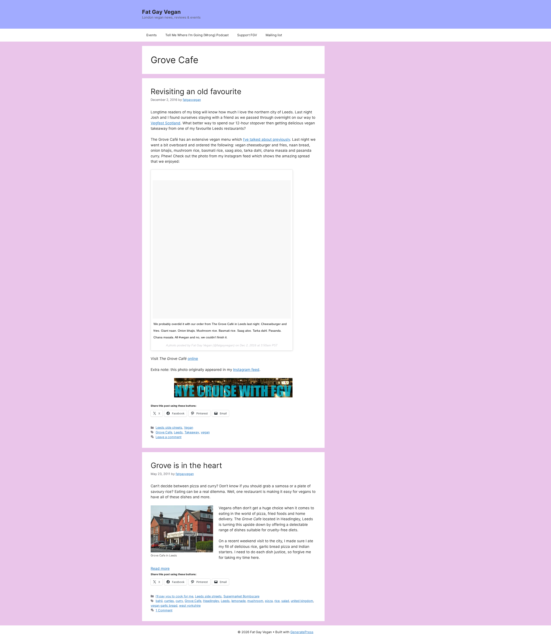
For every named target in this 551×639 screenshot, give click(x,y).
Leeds (178, 432)
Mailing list (274, 35)
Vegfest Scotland (165, 123)
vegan (205, 432)
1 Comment (164, 610)
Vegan (188, 427)
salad (285, 601)
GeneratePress (301, 632)
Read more (160, 568)
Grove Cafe (164, 432)
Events (151, 35)
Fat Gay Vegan (161, 12)
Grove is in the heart (186, 465)
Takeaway (191, 432)
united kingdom (302, 601)
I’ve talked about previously (266, 139)
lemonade (238, 601)
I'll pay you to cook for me (174, 596)
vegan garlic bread (164, 605)
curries (169, 601)
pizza (269, 601)
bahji (159, 601)
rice (277, 601)
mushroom (255, 601)
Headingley (211, 601)
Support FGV (247, 35)
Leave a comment (168, 437)
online (193, 358)
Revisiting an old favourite (196, 91)
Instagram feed (246, 369)
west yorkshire (190, 605)
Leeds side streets (169, 427)
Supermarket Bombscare (241, 596)
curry (179, 601)
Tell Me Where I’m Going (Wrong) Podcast (197, 35)
